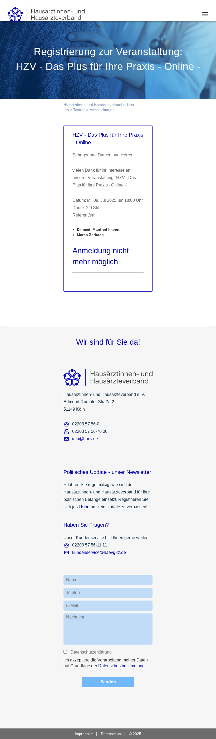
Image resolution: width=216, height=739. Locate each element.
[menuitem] (87, 733)
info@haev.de (85, 438)
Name (71, 579)
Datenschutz (111, 734)
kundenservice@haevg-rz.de (99, 552)
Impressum (84, 734)
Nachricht (75, 617)
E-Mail (72, 605)
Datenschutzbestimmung (121, 666)
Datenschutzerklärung (91, 652)
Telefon (73, 592)
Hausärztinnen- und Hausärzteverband (92, 105)
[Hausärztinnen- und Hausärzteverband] (42, 13)
